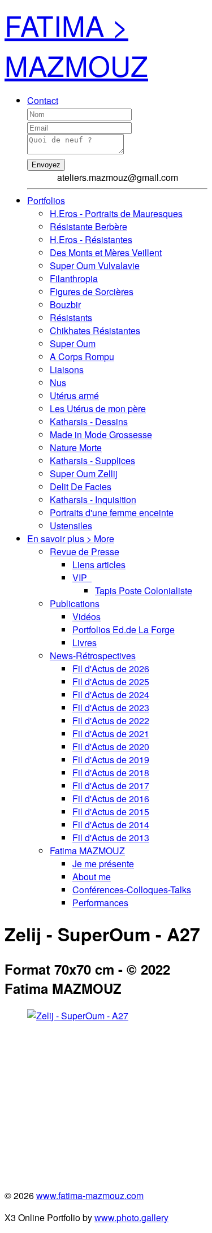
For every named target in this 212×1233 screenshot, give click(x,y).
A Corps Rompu (82, 356)
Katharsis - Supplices (92, 460)
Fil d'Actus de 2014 (110, 824)
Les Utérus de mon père (98, 408)
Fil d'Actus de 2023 (110, 707)
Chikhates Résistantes (95, 330)
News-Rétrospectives (93, 655)
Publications (74, 603)
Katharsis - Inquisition (93, 499)
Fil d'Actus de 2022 (110, 720)
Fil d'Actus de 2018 (110, 772)
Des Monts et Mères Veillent (106, 252)
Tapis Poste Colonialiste (143, 590)
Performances (100, 902)
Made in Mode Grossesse (101, 434)
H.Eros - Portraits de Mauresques (116, 213)
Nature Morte (76, 447)
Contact (42, 100)
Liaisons (67, 369)
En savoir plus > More (70, 538)
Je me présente (103, 863)
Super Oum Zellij (84, 473)
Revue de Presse (84, 551)
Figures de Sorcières (91, 291)
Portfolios (46, 200)
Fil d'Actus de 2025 (110, 681)
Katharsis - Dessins (89, 421)
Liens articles (99, 564)
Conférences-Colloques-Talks (131, 889)
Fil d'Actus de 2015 (110, 811)
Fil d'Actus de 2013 (110, 837)
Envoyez (46, 165)
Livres (84, 642)
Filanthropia (74, 278)
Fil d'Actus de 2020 (110, 746)
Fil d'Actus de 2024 (110, 694)
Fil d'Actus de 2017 (110, 785)
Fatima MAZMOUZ (87, 850)
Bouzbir (65, 304)
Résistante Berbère (88, 226)
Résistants (71, 317)
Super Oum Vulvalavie (95, 265)
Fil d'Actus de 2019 (110, 759)
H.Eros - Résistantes (91, 239)
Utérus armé (74, 395)
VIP (82, 577)
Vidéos (86, 616)
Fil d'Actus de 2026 (110, 668)
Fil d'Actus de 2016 (110, 798)
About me (91, 876)
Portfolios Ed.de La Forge (123, 629)
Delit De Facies (80, 486)
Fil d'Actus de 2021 (110, 733)
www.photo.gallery (131, 1217)
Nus (58, 382)
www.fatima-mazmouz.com (90, 1195)
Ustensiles (71, 525)
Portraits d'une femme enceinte (112, 512)
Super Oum (73, 343)
